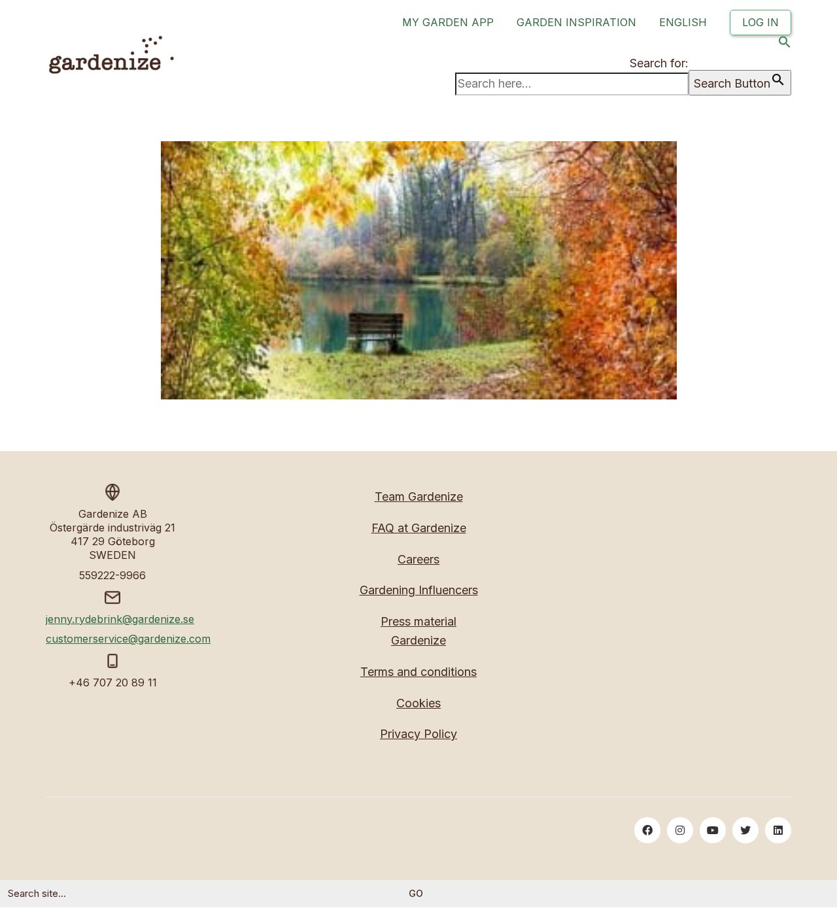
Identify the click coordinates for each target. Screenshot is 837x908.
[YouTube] (713, 830)
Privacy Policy (418, 734)
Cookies (418, 703)
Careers (418, 559)
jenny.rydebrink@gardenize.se (120, 619)
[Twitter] (745, 830)
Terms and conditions (418, 672)
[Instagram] (680, 830)
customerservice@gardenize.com (128, 638)
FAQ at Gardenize (418, 528)
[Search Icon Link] (784, 44)
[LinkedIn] (778, 830)
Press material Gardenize (418, 630)
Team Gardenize (419, 496)
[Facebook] (647, 830)
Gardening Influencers (419, 590)
